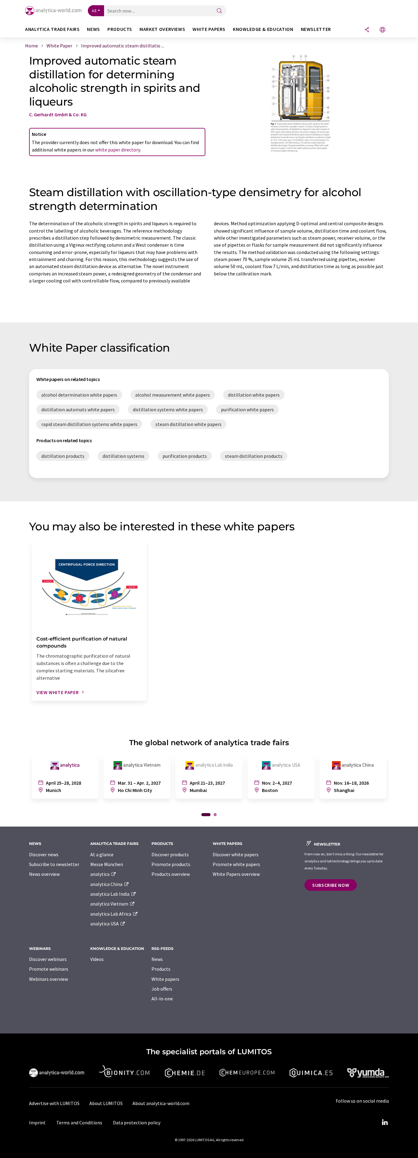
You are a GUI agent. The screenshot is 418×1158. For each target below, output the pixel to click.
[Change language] (382, 30)
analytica (100, 874)
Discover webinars (48, 959)
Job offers (161, 989)
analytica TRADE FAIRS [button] (52, 29)
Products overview (170, 874)
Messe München (106, 864)
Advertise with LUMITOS (54, 1103)
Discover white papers (236, 854)
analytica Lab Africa (111, 914)
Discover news (43, 854)
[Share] (367, 30)
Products (160, 969)
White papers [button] (209, 29)
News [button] (93, 29)
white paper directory (117, 150)
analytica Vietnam (109, 904)
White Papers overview (236, 874)
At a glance (102, 854)
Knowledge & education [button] (263, 29)
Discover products (170, 854)
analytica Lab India (110, 894)
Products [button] (119, 29)
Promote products (170, 864)
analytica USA (105, 924)
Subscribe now (330, 885)
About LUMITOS (106, 1103)
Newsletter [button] (316, 29)
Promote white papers (236, 864)
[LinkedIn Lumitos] (384, 1122)
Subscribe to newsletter (54, 864)
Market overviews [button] (162, 29)
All (94, 10)
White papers (165, 979)
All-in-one (162, 999)
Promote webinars (48, 969)
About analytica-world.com (160, 1103)
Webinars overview (48, 979)
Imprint (37, 1122)
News (157, 959)
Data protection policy (136, 1122)
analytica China (106, 884)
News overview (44, 874)
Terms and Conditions (79, 1122)
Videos (97, 959)
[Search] (219, 11)
